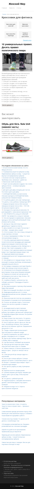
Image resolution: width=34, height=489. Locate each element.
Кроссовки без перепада (10, 34)
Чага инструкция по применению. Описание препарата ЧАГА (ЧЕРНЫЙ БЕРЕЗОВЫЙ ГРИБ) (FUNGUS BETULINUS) (16, 220)
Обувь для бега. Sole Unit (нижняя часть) (16, 125)
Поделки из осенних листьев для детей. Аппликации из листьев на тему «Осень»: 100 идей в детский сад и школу (15, 276)
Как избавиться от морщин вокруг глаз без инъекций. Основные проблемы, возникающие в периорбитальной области (17, 262)
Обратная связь (9, 473)
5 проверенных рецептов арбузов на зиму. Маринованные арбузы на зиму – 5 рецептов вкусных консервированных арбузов (15, 174)
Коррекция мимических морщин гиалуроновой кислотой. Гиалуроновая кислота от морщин (16, 256)
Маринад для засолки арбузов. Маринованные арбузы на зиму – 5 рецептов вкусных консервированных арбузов (16, 437)
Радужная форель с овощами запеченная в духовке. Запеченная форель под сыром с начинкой (16, 382)
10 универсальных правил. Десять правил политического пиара (17, 47)
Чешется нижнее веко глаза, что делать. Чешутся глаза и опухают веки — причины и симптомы (15, 406)
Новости (11, 8)
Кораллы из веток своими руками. (14, 370)
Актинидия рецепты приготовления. (15, 308)
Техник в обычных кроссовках (25, 34)
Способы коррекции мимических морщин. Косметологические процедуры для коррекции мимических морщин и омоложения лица (16, 242)
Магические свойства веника (12, 182)
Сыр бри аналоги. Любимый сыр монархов (17, 342)
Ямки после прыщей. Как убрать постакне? (17, 290)
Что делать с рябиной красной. (13, 378)
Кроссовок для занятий (10, 25)
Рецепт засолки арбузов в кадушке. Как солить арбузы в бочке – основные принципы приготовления (17, 186)
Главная (4, 8)
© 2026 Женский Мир (10, 461)
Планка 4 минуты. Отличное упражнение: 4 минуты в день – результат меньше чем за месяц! (16, 350)
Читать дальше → (7, 105)
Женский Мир (17, 3)
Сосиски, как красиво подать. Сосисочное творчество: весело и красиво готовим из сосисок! (16, 304)
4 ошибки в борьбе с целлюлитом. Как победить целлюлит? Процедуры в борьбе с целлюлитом (15, 282)
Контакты (7, 465)
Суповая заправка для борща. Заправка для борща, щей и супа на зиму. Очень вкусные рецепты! (16, 374)
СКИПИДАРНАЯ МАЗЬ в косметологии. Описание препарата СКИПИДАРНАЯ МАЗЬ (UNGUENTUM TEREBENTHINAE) (15, 196)
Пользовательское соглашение (20, 465)
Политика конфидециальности (13, 467)
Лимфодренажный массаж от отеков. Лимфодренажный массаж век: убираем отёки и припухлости (16, 294)
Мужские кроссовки (25, 25)
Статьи (19, 8)
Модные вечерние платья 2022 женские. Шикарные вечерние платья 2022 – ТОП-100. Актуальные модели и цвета (15, 206)
